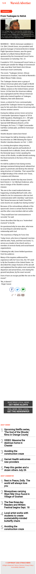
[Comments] (23, 289)
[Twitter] (17, 289)
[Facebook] (12, 289)
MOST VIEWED (5, 425)
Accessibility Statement (18, 567)
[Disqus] (18, 323)
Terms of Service (19, 565)
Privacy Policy (29, 565)
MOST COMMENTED (7, 476)
